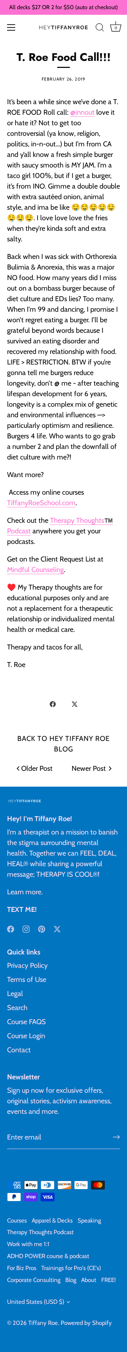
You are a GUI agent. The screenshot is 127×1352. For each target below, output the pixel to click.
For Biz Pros (21, 1267)
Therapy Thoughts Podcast (40, 1232)
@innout (82, 112)
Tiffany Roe (43, 1322)
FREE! (108, 1279)
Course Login (26, 1036)
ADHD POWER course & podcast (48, 1255)
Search (17, 1007)
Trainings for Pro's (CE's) (71, 1267)
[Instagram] (26, 928)
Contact (19, 1050)
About (88, 1279)
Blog (70, 1279)
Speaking (89, 1220)
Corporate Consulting (33, 1279)
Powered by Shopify (86, 1322)
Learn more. (25, 892)
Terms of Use (26, 979)
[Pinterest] (41, 928)
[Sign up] (116, 1137)
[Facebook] (10, 928)
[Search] (100, 28)
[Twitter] (57, 928)
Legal (15, 993)
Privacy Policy (27, 965)
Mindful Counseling (35, 569)
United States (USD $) (35, 1301)
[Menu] (11, 27)
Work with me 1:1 (28, 1244)
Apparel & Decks (52, 1220)
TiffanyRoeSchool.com (41, 503)
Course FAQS (26, 1021)
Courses (17, 1220)
